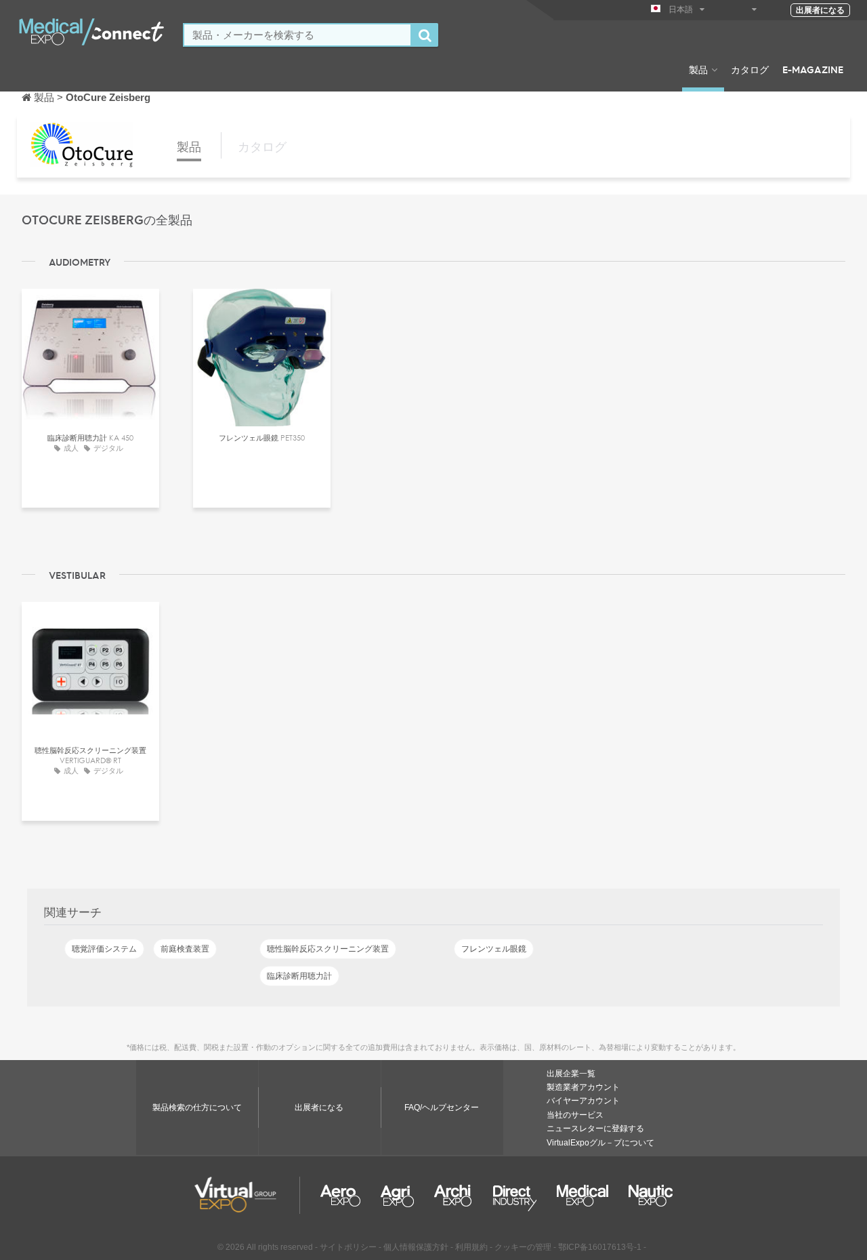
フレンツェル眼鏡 (493, 949)
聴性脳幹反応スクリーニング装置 (328, 949)
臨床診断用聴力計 (299, 976)
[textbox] (297, 35)
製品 (698, 69)
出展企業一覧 (571, 1073)
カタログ (750, 69)
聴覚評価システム (104, 949)
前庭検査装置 (185, 949)
